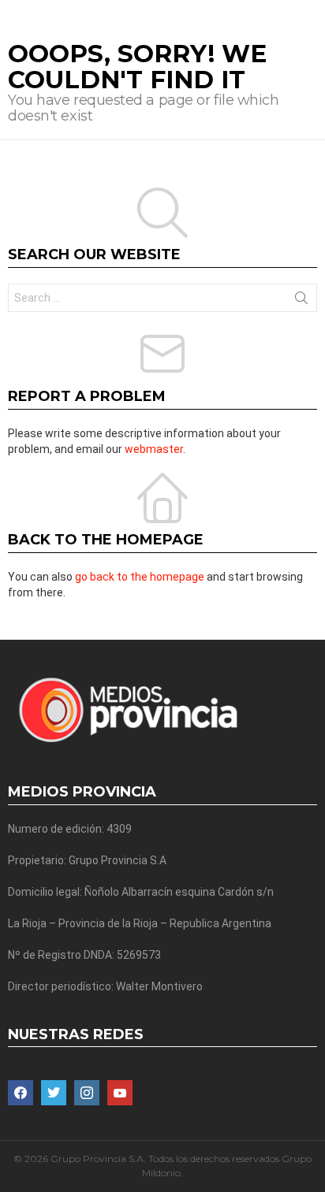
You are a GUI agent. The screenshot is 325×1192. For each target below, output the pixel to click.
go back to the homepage (139, 576)
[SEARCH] (310, 12)
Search (301, 301)
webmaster (154, 449)
